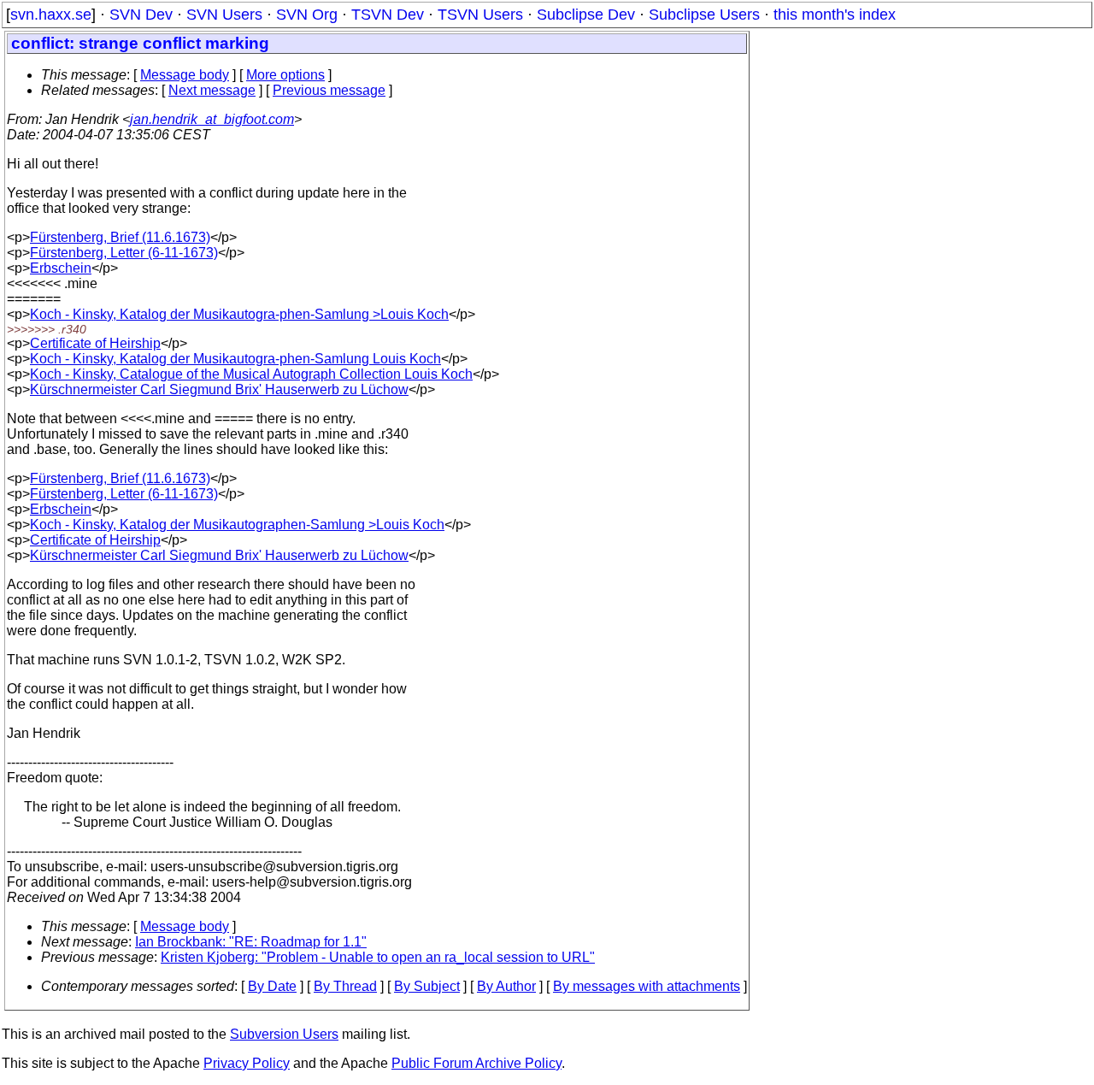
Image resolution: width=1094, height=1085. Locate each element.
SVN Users (224, 14)
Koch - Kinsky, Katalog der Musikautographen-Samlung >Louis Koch (237, 524)
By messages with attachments (646, 986)
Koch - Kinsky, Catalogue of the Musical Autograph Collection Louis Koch (251, 374)
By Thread (345, 986)
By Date (272, 986)
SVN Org (307, 14)
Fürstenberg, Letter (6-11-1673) (124, 252)
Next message (212, 90)
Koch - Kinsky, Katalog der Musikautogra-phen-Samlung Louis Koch (235, 358)
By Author (506, 986)
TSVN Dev (387, 14)
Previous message (329, 90)
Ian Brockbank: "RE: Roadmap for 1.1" (251, 942)
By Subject (427, 986)
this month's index (834, 14)
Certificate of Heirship (95, 343)
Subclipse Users (704, 14)
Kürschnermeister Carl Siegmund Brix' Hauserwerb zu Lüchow (219, 389)
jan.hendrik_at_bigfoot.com (212, 119)
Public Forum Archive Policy (476, 1063)
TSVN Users (480, 14)
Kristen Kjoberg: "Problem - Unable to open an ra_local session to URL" (378, 957)
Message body (184, 75)
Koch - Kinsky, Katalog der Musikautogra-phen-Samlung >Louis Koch (239, 314)
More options (285, 75)
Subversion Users (284, 1034)
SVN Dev (141, 14)
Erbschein (60, 268)
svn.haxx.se (50, 14)
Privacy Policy (246, 1063)
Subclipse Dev (586, 14)
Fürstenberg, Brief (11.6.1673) (120, 237)
